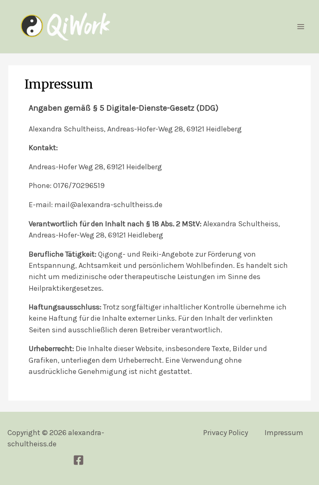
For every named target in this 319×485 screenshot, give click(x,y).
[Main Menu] (301, 27)
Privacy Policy (225, 432)
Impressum (284, 432)
